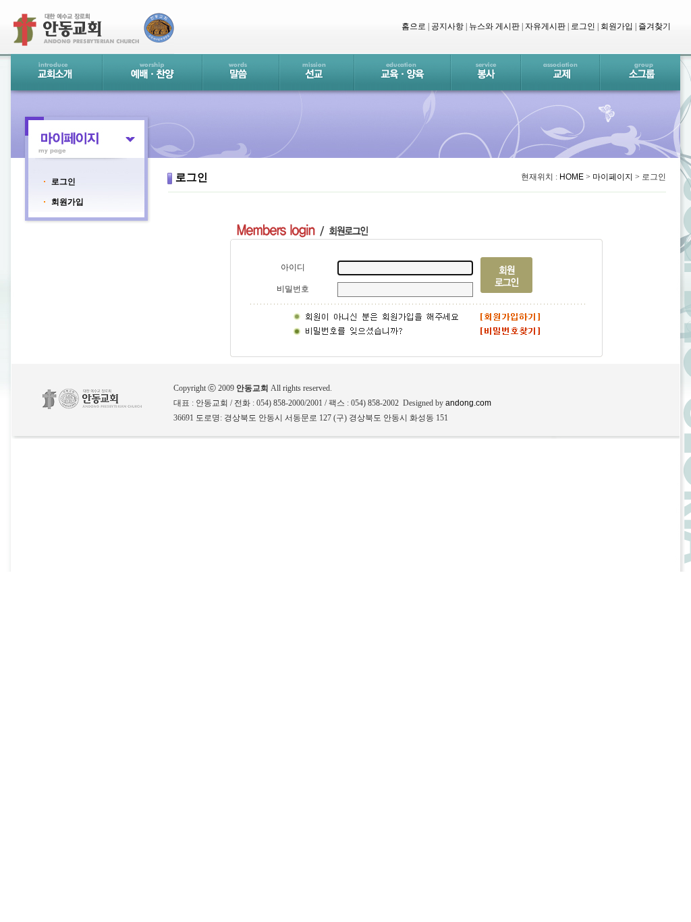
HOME (571, 177)
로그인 (63, 181)
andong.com (468, 403)
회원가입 (67, 202)
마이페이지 (612, 177)
